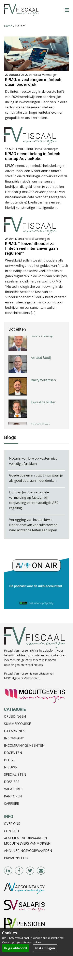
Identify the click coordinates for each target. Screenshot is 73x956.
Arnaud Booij (41, 343)
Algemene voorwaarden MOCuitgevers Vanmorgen (27, 841)
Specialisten (15, 774)
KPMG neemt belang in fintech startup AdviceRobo (32, 156)
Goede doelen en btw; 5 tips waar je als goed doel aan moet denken (36, 478)
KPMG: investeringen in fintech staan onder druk (33, 82)
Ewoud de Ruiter (43, 387)
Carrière (11, 803)
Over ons (12, 823)
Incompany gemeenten (24, 745)
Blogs (9, 760)
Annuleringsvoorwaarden (28, 850)
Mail (41, 871)
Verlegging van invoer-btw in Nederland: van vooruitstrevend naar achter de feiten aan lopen (33, 524)
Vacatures (13, 789)
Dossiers (11, 782)
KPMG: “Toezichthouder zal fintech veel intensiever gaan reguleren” (31, 248)
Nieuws (10, 767)
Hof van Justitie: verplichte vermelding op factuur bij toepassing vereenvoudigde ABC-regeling (34, 500)
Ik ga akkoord (15, 948)
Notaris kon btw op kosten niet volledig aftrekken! (33, 461)
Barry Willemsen (43, 365)
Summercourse (17, 723)
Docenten (13, 752)
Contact (12, 831)
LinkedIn (8, 871)
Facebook (19, 871)
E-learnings (14, 731)
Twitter (30, 871)
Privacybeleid (16, 858)
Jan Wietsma (40, 410)
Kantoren (13, 796)
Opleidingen (15, 716)
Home (8, 26)
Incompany (14, 738)
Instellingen (45, 948)
